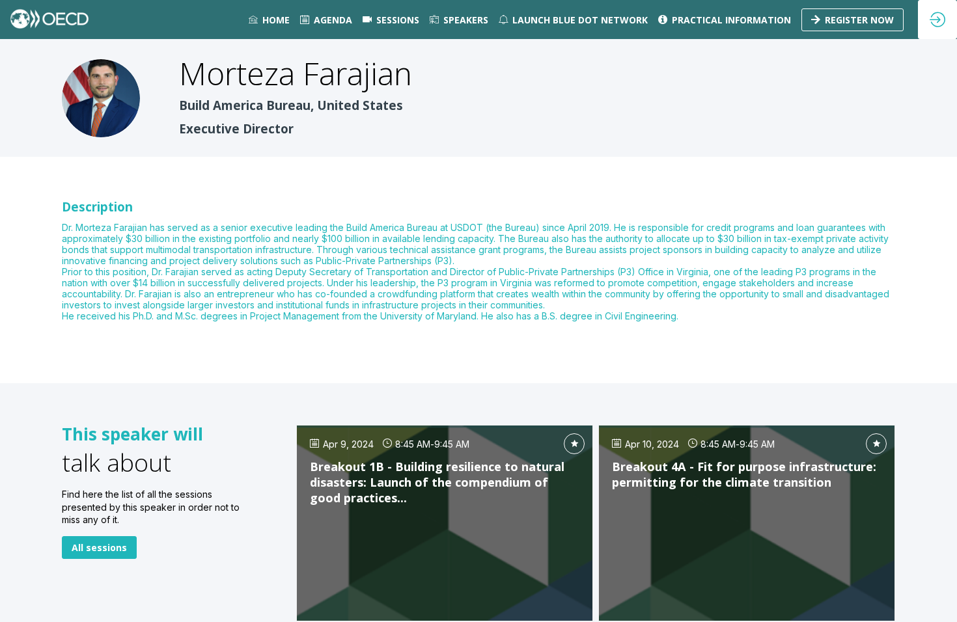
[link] (269, 19)
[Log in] (937, 19)
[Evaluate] (574, 443)
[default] (391, 19)
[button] (852, 19)
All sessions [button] (99, 547)
